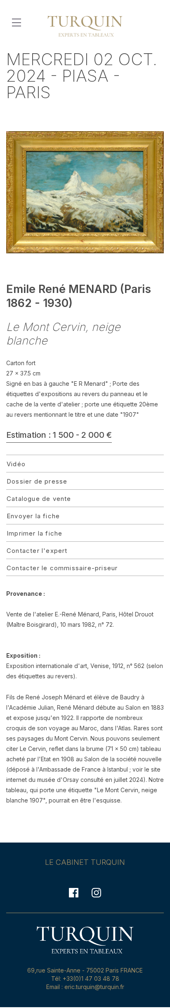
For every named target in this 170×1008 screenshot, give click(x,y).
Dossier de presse (37, 481)
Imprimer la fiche (34, 533)
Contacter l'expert (37, 551)
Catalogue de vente (39, 499)
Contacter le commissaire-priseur (62, 568)
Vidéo (16, 464)
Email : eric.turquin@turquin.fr (85, 986)
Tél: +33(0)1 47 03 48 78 (85, 978)
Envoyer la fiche (33, 516)
